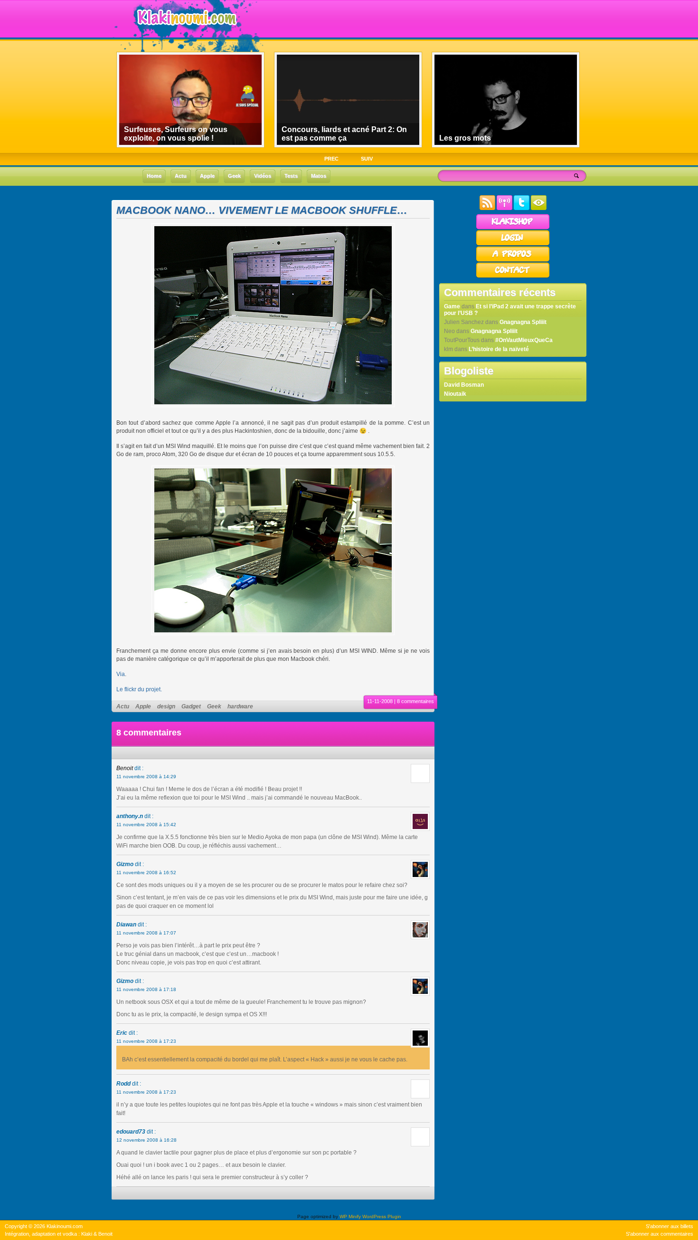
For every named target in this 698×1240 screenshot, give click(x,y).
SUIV (367, 159)
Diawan (126, 924)
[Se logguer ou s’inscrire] (513, 244)
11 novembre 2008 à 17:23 (146, 1041)
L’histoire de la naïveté (499, 349)
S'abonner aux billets (669, 1226)
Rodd (123, 1083)
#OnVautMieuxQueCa (524, 340)
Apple (143, 706)
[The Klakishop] (513, 228)
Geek (214, 706)
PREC (331, 159)
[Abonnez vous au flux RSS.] (487, 208)
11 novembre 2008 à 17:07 (146, 932)
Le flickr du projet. (139, 689)
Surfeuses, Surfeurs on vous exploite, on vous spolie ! (175, 133)
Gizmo (124, 864)
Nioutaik (455, 394)
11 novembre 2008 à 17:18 (146, 989)
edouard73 (130, 1131)
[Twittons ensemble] (521, 208)
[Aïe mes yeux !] (539, 208)
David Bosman (464, 385)
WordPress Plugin (381, 1216)
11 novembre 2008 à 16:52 (146, 872)
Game (452, 306)
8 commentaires (415, 701)
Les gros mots (465, 138)
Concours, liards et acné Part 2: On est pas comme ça (344, 133)
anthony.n (129, 816)
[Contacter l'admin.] (513, 276)
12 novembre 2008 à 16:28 (146, 1140)
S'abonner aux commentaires (659, 1234)
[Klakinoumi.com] (186, 32)
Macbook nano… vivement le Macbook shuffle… (261, 210)
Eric (121, 1033)
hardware (240, 706)
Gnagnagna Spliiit (523, 322)
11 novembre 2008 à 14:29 (146, 776)
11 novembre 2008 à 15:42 (146, 824)
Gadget (191, 706)
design (166, 706)
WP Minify (350, 1216)
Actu (122, 706)
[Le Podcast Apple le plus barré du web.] (504, 208)
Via (120, 674)
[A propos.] (513, 260)
